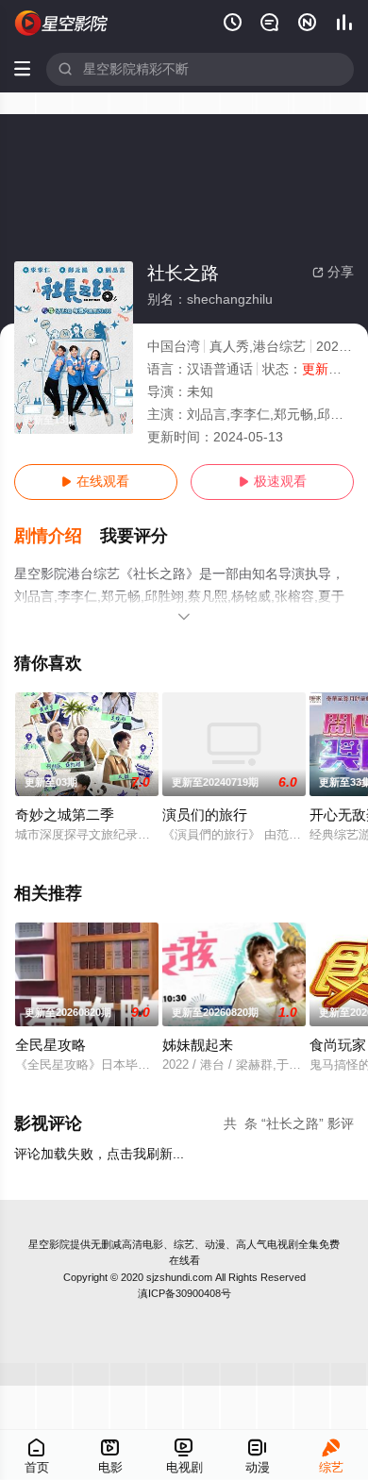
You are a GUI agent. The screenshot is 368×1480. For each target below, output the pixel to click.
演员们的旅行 (204, 815)
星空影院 (49, 1244)
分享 (333, 272)
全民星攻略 (50, 1045)
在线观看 (95, 481)
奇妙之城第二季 (64, 815)
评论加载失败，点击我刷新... (99, 1154)
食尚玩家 (337, 1045)
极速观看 (273, 481)
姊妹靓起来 (197, 1045)
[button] (57, 536)
